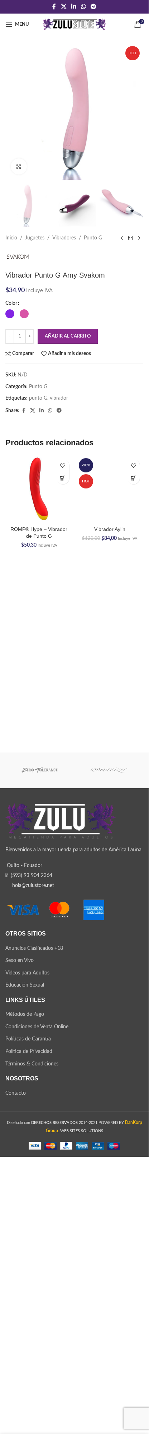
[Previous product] (121, 238)
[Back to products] (130, 238)
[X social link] (63, 6)
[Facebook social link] (54, 6)
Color (11, 303)
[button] (63, 478)
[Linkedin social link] (73, 6)
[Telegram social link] (93, 6)
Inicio (11, 237)
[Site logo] (74, 24)
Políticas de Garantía (28, 1307)
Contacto (15, 1361)
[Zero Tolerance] (39, 1039)
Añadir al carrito (68, 336)
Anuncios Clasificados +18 (34, 1216)
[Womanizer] (109, 1039)
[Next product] (139, 238)
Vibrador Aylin (109, 997)
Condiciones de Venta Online (36, 1295)
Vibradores (64, 237)
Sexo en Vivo (19, 1229)
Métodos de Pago (24, 1283)
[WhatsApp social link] (83, 6)
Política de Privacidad (28, 1320)
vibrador (59, 398)
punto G (38, 398)
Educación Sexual (24, 1253)
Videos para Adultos (27, 1241)
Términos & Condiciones (31, 1332)
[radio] (9, 313)
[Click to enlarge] (19, 166)
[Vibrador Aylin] (110, 723)
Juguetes (34, 237)
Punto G (93, 237)
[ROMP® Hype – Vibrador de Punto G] (39, 489)
